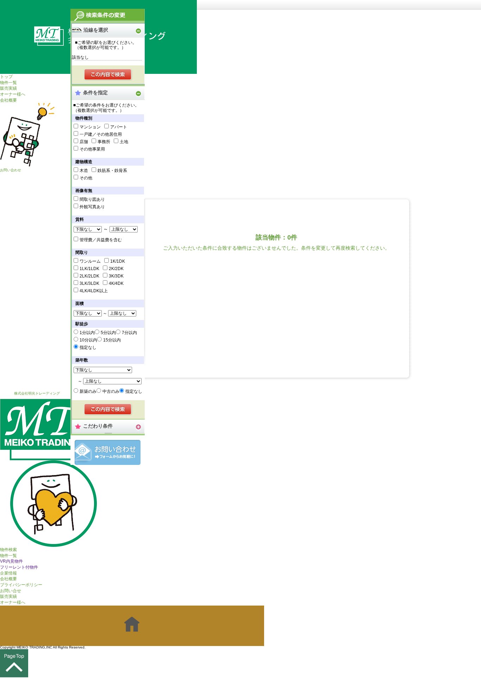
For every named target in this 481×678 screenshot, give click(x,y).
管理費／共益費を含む (101, 239)
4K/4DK (116, 283)
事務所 (104, 141)
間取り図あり (92, 199)
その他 (86, 177)
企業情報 (8, 573)
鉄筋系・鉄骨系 (112, 170)
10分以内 (88, 340)
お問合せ (107, 452)
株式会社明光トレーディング (37, 393)
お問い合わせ (10, 170)
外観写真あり (92, 206)
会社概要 (8, 100)
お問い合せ (10, 590)
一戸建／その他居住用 (101, 134)
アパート (118, 126)
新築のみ (88, 391)
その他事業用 (92, 149)
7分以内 (129, 332)
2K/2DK (116, 268)
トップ (6, 76)
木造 (84, 170)
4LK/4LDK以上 (94, 290)
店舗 (84, 141)
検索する (108, 75)
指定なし (88, 347)
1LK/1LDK (89, 268)
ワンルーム (90, 261)
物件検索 (8, 549)
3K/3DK (116, 276)
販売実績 (8, 88)
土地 (124, 141)
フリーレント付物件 (19, 567)
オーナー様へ (12, 94)
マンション (90, 126)
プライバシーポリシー (21, 584)
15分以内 (112, 340)
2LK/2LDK (89, 276)
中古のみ (110, 391)
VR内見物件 (11, 561)
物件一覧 (8, 82)
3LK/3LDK (89, 283)
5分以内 (108, 332)
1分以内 (87, 332)
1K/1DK (117, 261)
